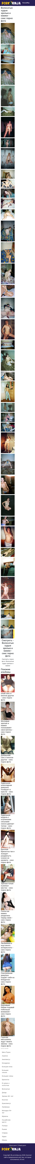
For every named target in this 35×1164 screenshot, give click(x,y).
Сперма (4, 1133)
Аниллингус (6, 1059)
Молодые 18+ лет (7, 1112)
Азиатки (5, 1056)
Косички (5, 1100)
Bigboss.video (20, 7)
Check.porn (22, 1145)
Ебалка (4, 1140)
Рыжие (4, 1129)
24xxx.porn (13, 1145)
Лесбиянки (6, 1107)
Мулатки (5, 1116)
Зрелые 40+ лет (7, 1096)
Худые (4, 1136)
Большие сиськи (5, 1071)
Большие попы (7, 1067)
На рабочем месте (6, 1121)
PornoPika (25, 3)
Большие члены (7, 1076)
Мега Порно (6, 1052)
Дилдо (4, 1092)
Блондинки (6, 1063)
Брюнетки (5, 1079)
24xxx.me (29, 7)
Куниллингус (6, 1103)
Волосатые (6, 1089)
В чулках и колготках (5, 1084)
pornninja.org (16, 1155)
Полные (4, 1126)
